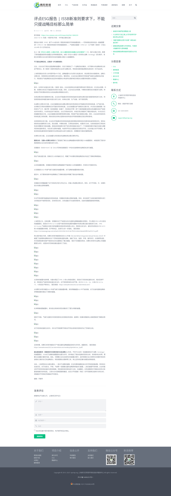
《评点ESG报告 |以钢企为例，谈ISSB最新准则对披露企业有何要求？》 (63, 52)
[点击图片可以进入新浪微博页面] (129, 465)
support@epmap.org (125, 118)
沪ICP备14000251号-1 (85, 477)
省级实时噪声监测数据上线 (122, 31)
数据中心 (116, 79)
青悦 (47, 31)
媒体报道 (58, 31)
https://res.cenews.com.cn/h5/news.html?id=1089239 (59, 35)
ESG (53, 31)
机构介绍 (37, 458)
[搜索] (136, 5)
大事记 (36, 460)
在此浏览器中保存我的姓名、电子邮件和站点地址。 (53, 431)
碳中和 (115, 83)
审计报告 (73, 458)
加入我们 (91, 458)
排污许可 (116, 76)
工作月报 (116, 73)
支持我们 (91, 455)
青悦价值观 (37, 455)
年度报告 (73, 455)
